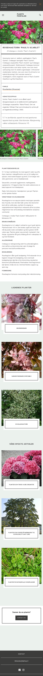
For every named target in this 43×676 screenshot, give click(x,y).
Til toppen (21, 613)
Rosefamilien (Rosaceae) (11, 89)
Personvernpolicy (21, 661)
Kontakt (21, 654)
